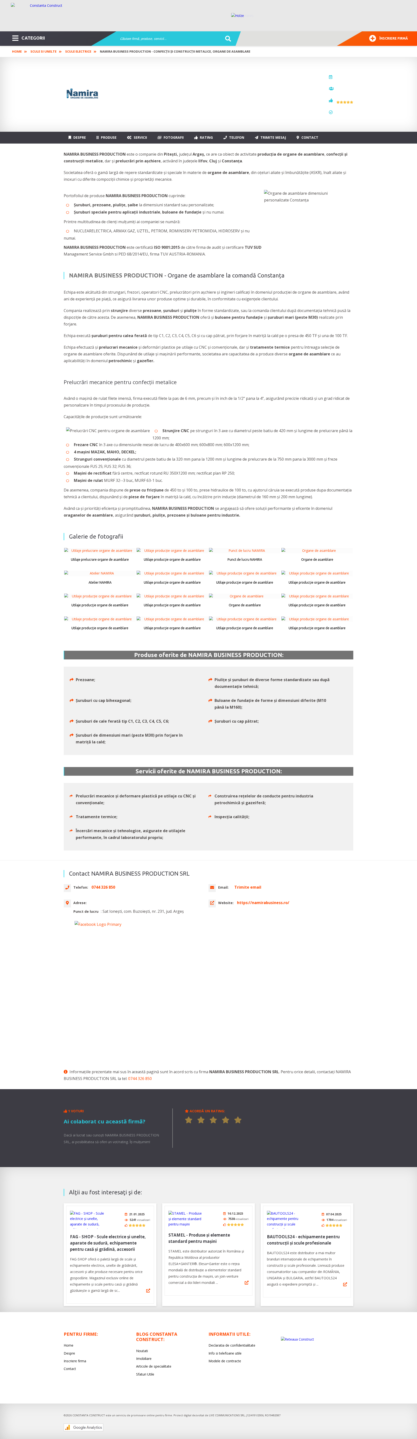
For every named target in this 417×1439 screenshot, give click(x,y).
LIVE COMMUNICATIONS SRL (227, 1415)
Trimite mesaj (272, 137)
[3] (213, 1120)
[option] (319, 15)
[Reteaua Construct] (297, 1339)
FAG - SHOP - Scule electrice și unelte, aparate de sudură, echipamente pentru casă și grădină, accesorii (108, 1243)
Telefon (236, 137)
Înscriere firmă (393, 38)
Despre (79, 137)
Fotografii (173, 137)
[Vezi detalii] (148, 1290)
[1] (189, 1120)
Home (17, 51)
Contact (309, 137)
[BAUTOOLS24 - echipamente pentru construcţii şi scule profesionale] (285, 1220)
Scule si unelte (43, 51)
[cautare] (226, 39)
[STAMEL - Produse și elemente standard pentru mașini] (186, 1219)
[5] (238, 1120)
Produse (108, 137)
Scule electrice (78, 51)
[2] (201, 1120)
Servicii (140, 137)
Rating (206, 137)
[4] (225, 1120)
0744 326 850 (140, 1078)
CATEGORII (33, 37)
